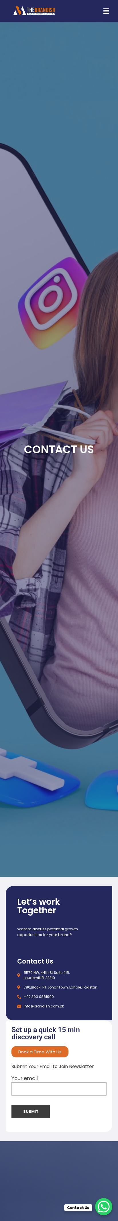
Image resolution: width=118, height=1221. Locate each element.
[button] (106, 11)
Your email (24, 1078)
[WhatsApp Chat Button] (103, 1206)
